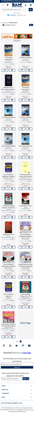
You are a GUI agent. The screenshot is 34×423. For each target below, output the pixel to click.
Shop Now (17, 40)
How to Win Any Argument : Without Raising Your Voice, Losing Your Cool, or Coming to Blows (8, 175)
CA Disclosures (12, 411)
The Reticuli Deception (8, 146)
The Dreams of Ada (25, 206)
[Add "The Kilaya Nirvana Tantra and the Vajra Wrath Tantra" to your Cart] (29, 188)
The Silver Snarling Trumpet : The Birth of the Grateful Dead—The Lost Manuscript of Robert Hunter (8, 207)
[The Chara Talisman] (25, 50)
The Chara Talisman (25, 57)
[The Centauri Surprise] (8, 110)
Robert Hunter (6, 210)
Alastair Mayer (9, 62)
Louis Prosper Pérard (10, 92)
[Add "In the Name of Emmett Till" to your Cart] (12, 336)
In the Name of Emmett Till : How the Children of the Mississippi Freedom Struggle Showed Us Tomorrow (8, 325)
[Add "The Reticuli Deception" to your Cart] (12, 157)
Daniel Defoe (6, 237)
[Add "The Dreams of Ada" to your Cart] (29, 217)
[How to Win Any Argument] (8, 287)
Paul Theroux (12, 237)
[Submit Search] (31, 9)
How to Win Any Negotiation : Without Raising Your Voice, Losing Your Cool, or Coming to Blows (8, 265)
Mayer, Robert (26, 239)
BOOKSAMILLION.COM (7, 409)
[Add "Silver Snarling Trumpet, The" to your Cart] (29, 307)
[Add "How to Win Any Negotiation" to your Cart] (12, 277)
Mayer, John (29, 298)
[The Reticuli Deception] (8, 139)
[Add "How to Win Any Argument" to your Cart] (12, 188)
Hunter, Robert (23, 298)
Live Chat (27, 353)
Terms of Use (29, 409)
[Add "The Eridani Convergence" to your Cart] (12, 70)
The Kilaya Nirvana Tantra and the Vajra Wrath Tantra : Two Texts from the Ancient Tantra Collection (25, 175)
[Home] (17, 5)
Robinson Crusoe (8, 234)
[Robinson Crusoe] (9, 227)
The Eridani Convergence (8, 58)
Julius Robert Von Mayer (7, 92)
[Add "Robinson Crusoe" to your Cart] (12, 247)
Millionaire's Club (21, 15)
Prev (17, 341)
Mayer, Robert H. (6, 328)
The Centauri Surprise (8, 117)
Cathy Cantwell (23, 179)
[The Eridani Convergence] (8, 50)
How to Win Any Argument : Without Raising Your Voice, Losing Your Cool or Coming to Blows (25, 235)
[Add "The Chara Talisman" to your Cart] (29, 70)
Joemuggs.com (20, 409)
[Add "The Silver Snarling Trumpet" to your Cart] (12, 217)
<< (14, 341)
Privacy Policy (22, 411)
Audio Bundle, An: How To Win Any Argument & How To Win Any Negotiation (25, 265)
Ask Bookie (12, 15)
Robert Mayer (9, 179)
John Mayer (12, 210)
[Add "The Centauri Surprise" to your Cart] (12, 128)
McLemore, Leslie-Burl (11, 329)
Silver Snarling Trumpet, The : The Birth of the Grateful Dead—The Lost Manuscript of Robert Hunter (25, 295)
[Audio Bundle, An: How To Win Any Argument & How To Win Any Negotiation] (25, 257)
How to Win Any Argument (8, 295)
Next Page (25, 324)
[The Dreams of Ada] (25, 198)
